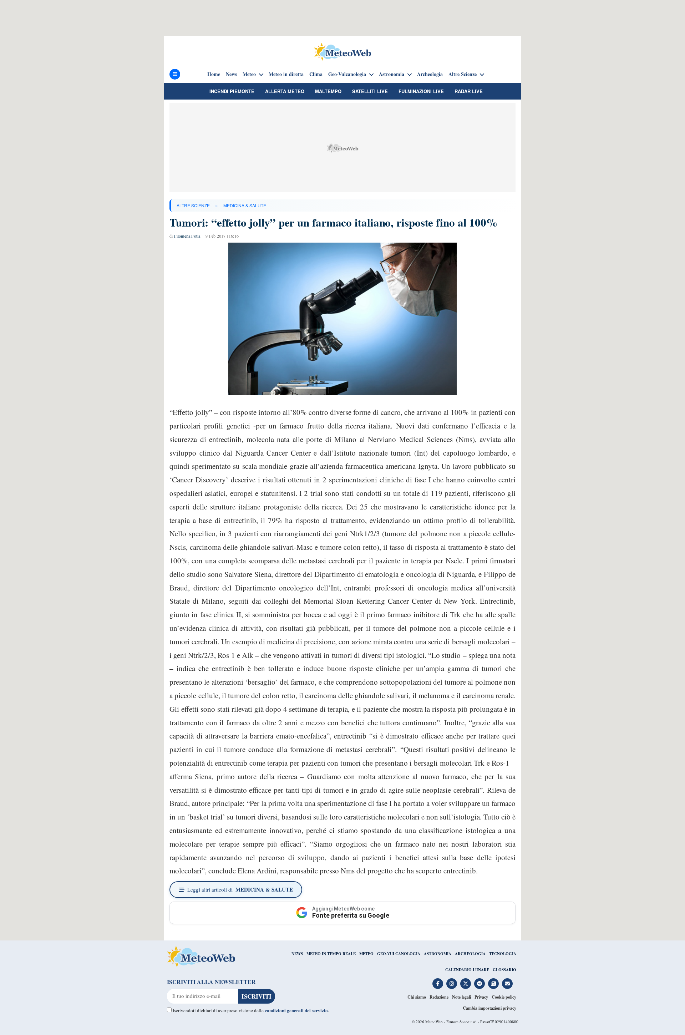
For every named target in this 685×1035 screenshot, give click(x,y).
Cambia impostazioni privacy (489, 1008)
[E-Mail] (507, 983)
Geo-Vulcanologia (347, 74)
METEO (366, 954)
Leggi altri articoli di (240, 889)
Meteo (249, 74)
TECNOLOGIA (502, 954)
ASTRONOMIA (437, 954)
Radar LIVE (469, 91)
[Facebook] (437, 983)
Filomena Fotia (187, 236)
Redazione (439, 997)
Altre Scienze (462, 74)
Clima (316, 74)
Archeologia (430, 74)
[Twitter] (465, 983)
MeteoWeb (434, 1021)
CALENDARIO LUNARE (467, 970)
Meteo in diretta (286, 74)
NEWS (297, 954)
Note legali (461, 997)
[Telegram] (479, 983)
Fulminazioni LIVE (421, 91)
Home (213, 74)
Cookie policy (504, 997)
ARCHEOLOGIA (470, 954)
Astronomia (391, 74)
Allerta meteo (284, 91)
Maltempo (328, 91)
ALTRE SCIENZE (193, 205)
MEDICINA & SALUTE (244, 205)
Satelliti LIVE (370, 91)
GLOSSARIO (504, 970)
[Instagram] (451, 983)
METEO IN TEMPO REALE (331, 954)
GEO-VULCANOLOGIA (398, 954)
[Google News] (493, 983)
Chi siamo (416, 997)
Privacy (481, 997)
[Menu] (174, 74)
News (231, 74)
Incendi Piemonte (231, 91)
